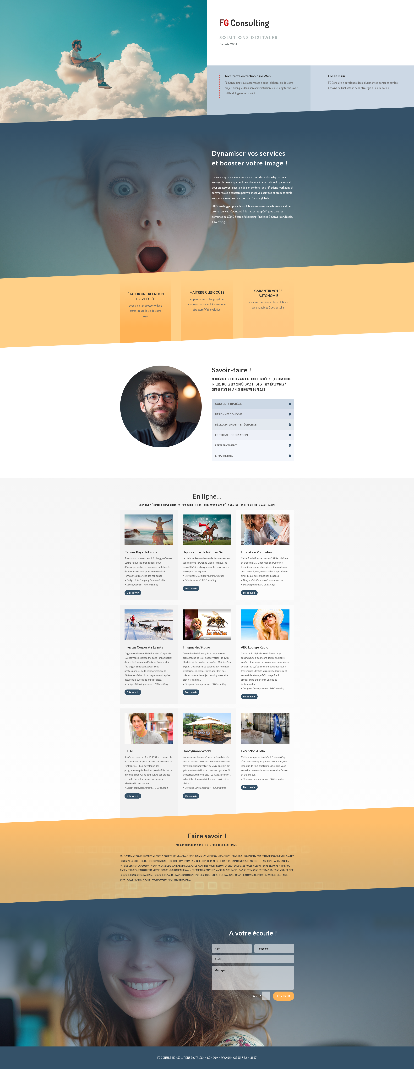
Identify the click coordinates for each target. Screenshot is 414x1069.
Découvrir (133, 592)
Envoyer (283, 996)
